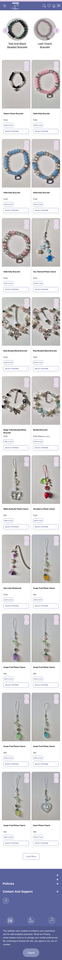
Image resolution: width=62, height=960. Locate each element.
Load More (31, 856)
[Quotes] (58, 6)
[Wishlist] (49, 6)
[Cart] (53, 6)
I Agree (31, 953)
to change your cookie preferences (41, 937)
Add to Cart (8, 125)
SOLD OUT (38, 600)
